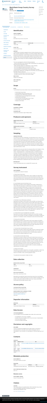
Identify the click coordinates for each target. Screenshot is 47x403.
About (25, 1)
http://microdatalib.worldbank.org (19, 293)
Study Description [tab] (6, 27)
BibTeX (20, 391)
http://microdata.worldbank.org (40, 348)
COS (11, 4)
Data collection (6, 42)
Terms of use (38, 2)
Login (43, 2)
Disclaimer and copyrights (6, 51)
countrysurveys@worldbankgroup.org (28, 343)
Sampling (5, 38)
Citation (5, 57)
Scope (5, 31)
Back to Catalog (6, 395)
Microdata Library (14, 2)
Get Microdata (21, 10)
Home (3, 4)
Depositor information (7, 46)
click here (38, 400)
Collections (29, 1)
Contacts (5, 53)
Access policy (6, 44)
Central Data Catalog (7, 4)
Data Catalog (20, 2)
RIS (18, 391)
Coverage (5, 33)
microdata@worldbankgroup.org (27, 348)
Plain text (23, 391)
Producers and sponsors (6, 36)
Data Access (6, 48)
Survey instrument (7, 40)
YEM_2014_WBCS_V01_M (16, 4)
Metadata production (7, 55)
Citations (34, 1)
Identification (6, 29)
